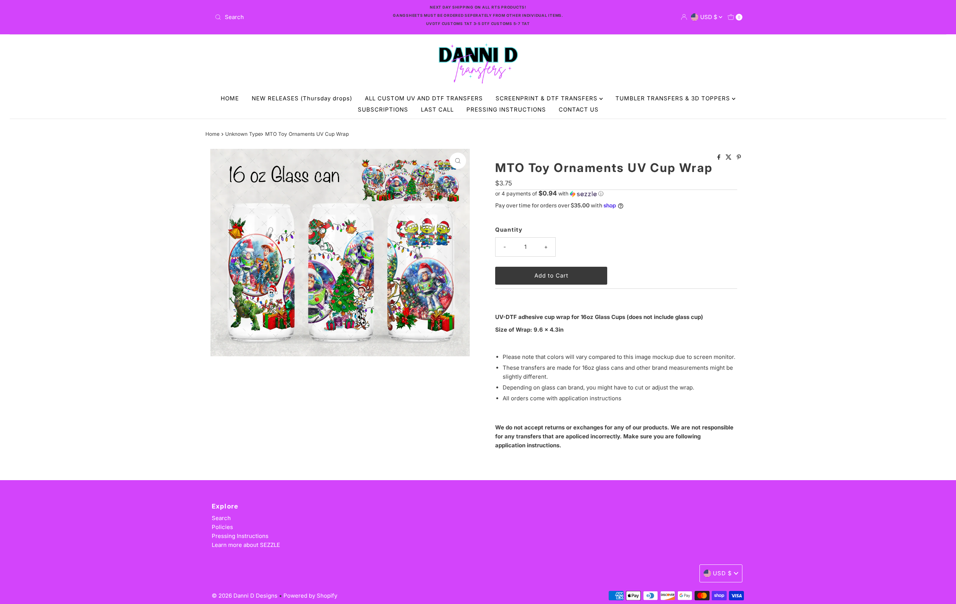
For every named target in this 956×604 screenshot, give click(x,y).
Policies (222, 527)
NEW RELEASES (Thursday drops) (302, 98)
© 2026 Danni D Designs (245, 595)
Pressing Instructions (240, 535)
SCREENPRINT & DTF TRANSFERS (547, 98)
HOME (230, 98)
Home (212, 134)
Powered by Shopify (310, 595)
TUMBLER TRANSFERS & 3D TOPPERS (673, 98)
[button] (616, 193)
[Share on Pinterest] (739, 157)
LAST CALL (437, 109)
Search (221, 518)
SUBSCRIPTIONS (383, 109)
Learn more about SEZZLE (246, 544)
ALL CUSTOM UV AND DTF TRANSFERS (424, 98)
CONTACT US (579, 109)
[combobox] (298, 17)
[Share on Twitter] (729, 157)
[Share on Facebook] (719, 157)
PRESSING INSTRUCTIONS (506, 109)
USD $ (709, 17)
